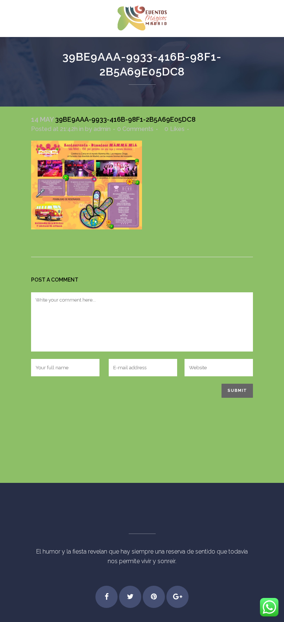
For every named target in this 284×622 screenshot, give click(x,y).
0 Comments (135, 128)
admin (102, 128)
